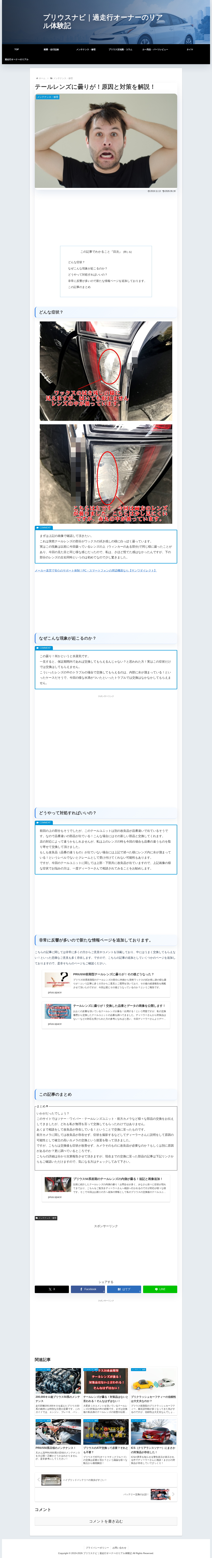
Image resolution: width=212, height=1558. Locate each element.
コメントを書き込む (106, 1521)
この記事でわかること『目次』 (101, 251)
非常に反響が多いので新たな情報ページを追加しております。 (107, 281)
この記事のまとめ (79, 287)
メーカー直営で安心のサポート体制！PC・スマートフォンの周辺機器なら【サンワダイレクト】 (96, 570)
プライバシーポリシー (97, 1547)
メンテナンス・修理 (47, 1218)
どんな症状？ (76, 262)
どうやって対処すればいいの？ (87, 274)
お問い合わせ (119, 1547)
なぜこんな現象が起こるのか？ (87, 268)
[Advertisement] (106, 218)
